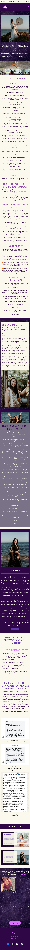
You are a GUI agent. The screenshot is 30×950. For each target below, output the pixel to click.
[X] (12, 944)
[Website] (22, 944)
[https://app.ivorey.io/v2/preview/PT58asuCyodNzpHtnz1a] (15, 857)
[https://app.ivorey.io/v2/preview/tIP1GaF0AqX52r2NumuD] (15, 839)
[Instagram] (17, 944)
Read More (15, 629)
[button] (28, 7)
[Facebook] (8, 944)
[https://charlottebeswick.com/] (5, 7)
